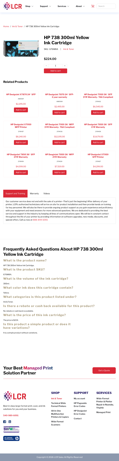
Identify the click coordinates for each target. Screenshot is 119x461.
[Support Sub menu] (50, 6)
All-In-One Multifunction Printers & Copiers (60, 414)
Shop (27, 6)
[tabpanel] (59, 210)
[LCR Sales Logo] (12, 6)
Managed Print (103, 412)
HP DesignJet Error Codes (80, 412)
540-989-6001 (10, 415)
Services (62, 6)
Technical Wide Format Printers (58, 404)
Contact (78, 418)
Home (6, 26)
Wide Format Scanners (57, 423)
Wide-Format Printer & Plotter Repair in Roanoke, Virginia (105, 403)
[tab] (15, 193)
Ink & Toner (17, 26)
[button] (21, 110)
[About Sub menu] (84, 6)
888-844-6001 (40, 220)
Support (44, 6)
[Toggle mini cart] (92, 6)
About (79, 6)
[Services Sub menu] (68, 6)
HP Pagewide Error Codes (80, 404)
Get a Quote (104, 370)
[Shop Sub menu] (32, 6)
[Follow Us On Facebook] (4, 422)
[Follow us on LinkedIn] (9, 422)
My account (79, 398)
